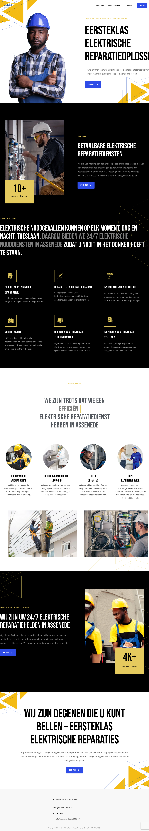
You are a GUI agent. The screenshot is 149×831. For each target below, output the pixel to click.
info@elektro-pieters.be (63, 807)
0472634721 (60, 813)
